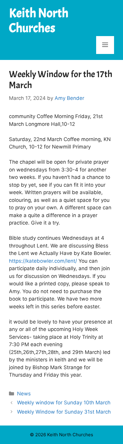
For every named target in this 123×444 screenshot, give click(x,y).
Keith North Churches (38, 20)
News (24, 394)
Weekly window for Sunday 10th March (63, 403)
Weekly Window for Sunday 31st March (64, 412)
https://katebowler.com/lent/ (43, 261)
